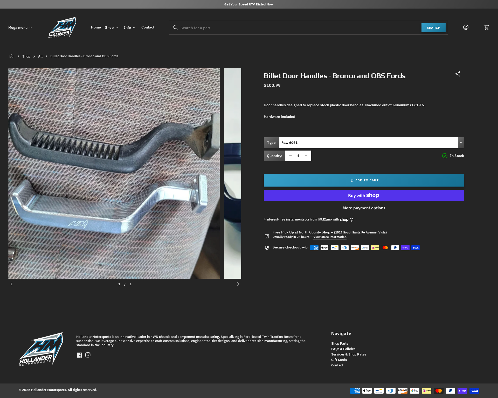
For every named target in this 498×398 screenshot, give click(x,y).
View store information (330, 237)
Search (433, 27)
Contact (147, 27)
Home (96, 27)
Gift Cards (339, 360)
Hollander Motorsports (48, 390)
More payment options (364, 207)
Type (271, 142)
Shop (112, 27)
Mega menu (20, 27)
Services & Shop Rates (348, 354)
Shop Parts (339, 343)
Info (130, 27)
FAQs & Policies (343, 349)
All (40, 56)
